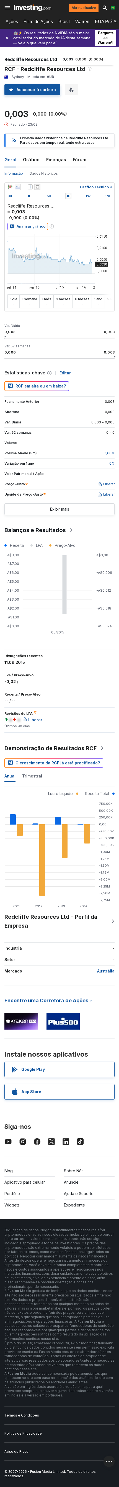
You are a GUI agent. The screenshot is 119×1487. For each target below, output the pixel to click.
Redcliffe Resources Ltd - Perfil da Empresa (50, 921)
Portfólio (12, 1193)
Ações (12, 21)
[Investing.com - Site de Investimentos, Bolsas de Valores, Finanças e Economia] (32, 7)
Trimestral (32, 776)
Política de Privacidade (23, 1433)
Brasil (64, 21)
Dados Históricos (44, 173)
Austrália (106, 971)
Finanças (56, 159)
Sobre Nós (74, 1170)
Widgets (12, 1205)
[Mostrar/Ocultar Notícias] (37, 187)
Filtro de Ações (38, 21)
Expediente (74, 1205)
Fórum (79, 159)
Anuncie (71, 1182)
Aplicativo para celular (24, 1182)
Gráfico (31, 159)
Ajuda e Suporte (79, 1193)
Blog (8, 1170)
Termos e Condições (21, 1415)
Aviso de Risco (16, 1451)
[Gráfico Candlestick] (10, 187)
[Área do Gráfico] (18, 187)
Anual (9, 776)
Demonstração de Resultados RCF (50, 748)
